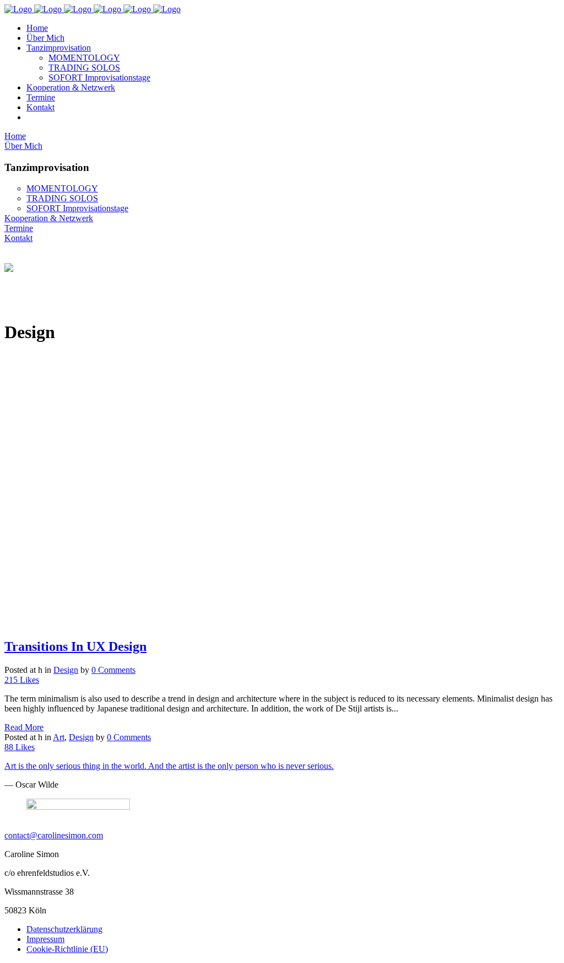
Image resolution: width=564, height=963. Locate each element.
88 (19, 747)
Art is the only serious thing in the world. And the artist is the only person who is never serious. (169, 766)
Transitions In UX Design (75, 646)
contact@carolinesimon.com (53, 835)
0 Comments (113, 670)
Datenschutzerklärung (64, 929)
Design (65, 670)
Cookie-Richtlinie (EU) (67, 949)
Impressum (45, 939)
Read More (24, 727)
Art (58, 737)
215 (21, 679)
